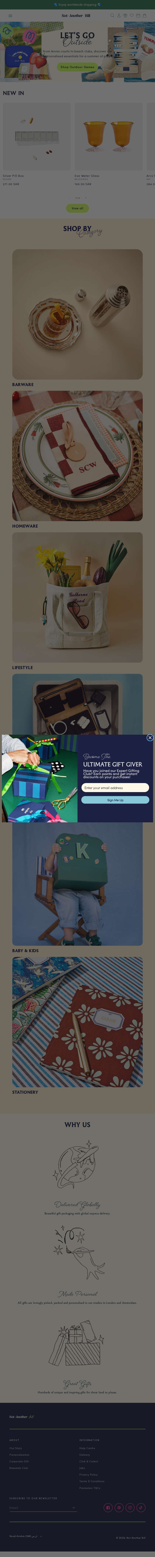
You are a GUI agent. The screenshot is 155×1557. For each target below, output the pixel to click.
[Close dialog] (150, 738)
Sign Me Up (115, 800)
